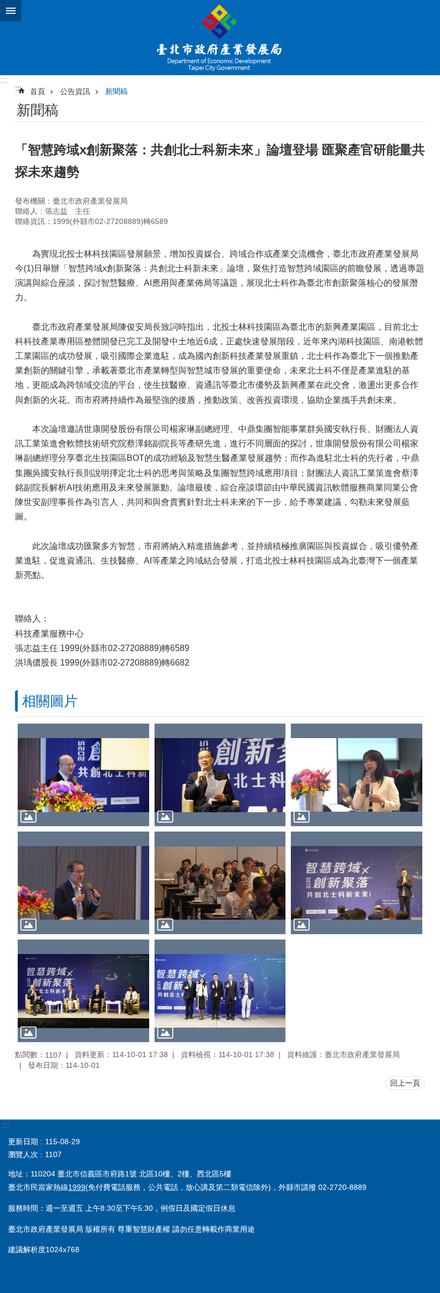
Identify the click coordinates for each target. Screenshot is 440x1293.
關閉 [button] (10, 10)
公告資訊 (75, 91)
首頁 (37, 91)
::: (4, 79)
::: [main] (18, 88)
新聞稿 (116, 91)
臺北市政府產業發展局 (220, 37)
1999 (76, 1187)
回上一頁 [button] (405, 1083)
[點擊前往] (83, 775)
